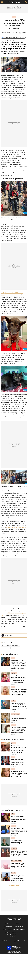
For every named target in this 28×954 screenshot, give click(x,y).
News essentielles (15, 648)
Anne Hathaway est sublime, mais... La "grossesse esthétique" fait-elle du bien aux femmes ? (19, 853)
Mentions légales (19, 926)
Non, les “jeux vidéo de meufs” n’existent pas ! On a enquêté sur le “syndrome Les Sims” (19, 819)
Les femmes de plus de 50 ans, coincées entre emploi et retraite (18, 718)
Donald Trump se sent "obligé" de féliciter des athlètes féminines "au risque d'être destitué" (17, 762)
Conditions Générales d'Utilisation (13, 924)
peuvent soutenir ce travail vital (16, 527)
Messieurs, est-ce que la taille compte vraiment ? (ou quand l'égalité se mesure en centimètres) (19, 831)
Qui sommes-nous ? (8, 926)
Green (2, 645)
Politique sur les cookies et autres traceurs (13, 929)
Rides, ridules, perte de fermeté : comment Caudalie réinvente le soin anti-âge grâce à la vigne (19, 865)
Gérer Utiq (12, 941)
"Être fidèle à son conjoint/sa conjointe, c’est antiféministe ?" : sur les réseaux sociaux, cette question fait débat (18, 749)
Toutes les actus (8, 14)
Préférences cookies (21, 941)
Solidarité (23, 648)
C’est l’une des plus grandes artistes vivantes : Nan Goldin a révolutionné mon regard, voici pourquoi (18, 730)
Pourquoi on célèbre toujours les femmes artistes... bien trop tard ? (18, 842)
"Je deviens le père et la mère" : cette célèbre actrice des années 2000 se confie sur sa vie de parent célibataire (19, 775)
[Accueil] (14, 2)
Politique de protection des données (13, 932)
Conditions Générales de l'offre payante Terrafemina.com (14, 935)
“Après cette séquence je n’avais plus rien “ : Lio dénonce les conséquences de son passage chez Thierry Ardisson (19, 706)
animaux (8, 645)
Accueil (2, 14)
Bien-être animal (5, 648)
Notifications (5, 941)
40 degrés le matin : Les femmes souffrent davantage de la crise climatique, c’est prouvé (17, 877)
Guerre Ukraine (15, 645)
